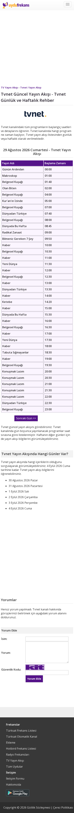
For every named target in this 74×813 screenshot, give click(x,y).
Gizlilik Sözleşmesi (38, 807)
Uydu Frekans (16, 5)
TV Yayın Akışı (15, 760)
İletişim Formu (15, 778)
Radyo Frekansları (17, 754)
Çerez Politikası (63, 807)
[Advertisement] (37, 47)
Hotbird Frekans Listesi (21, 748)
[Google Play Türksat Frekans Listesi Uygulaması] (17, 792)
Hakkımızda (13, 784)
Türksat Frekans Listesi (21, 730)
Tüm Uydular (14, 766)
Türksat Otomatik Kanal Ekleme (21, 739)
